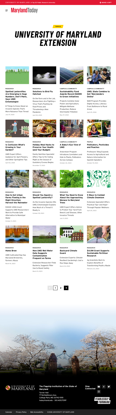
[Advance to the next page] (66, 288)
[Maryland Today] (24, 10)
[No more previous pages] (50, 288)
